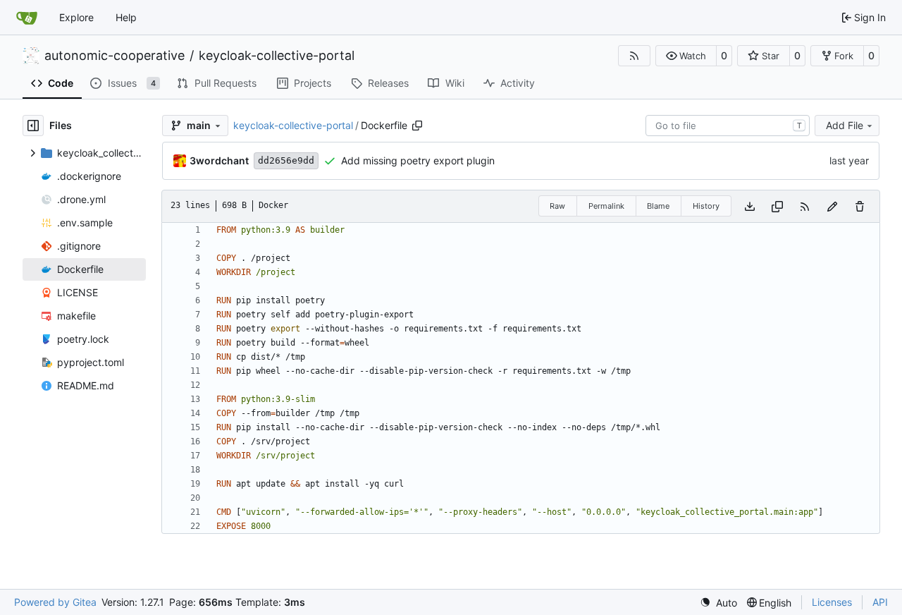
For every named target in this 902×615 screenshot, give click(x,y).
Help (126, 17)
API (880, 602)
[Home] (27, 17)
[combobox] (727, 125)
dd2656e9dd (286, 160)
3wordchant (219, 160)
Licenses (832, 602)
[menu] (718, 603)
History (706, 206)
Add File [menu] (844, 125)
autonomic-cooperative (114, 56)
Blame (658, 206)
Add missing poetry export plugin (418, 160)
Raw (557, 206)
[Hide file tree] (33, 125)
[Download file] (750, 206)
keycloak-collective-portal (276, 56)
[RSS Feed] (634, 55)
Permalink (606, 206)
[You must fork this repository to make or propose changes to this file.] (832, 206)
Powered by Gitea (55, 602)
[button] (686, 55)
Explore (76, 17)
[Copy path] (417, 125)
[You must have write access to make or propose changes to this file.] (859, 206)
